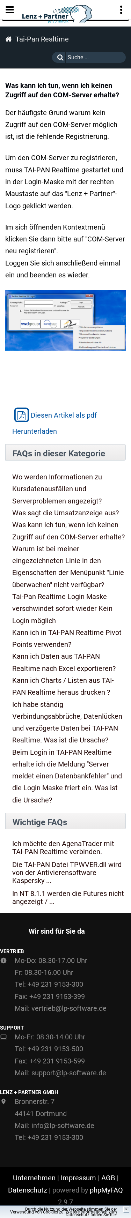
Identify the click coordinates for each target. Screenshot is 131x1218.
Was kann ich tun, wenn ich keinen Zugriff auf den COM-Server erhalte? (68, 531)
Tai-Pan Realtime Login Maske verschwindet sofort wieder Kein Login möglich (62, 608)
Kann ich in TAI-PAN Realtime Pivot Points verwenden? (67, 638)
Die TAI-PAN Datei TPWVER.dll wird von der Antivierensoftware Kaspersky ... (67, 873)
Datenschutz (27, 1190)
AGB (108, 1178)
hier (113, 1214)
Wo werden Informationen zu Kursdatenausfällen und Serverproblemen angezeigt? (57, 489)
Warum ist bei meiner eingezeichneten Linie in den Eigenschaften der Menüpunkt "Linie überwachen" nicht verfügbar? (68, 567)
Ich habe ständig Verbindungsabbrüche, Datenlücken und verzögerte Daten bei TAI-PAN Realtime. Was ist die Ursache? (67, 722)
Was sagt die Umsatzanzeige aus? (65, 513)
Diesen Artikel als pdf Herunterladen (54, 423)
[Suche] (58, 57)
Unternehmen (34, 1178)
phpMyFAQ (106, 1190)
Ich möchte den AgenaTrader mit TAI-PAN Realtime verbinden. (63, 848)
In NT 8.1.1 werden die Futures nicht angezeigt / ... (68, 898)
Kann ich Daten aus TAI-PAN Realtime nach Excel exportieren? (64, 662)
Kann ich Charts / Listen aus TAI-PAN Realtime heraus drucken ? (63, 686)
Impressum (78, 1178)
